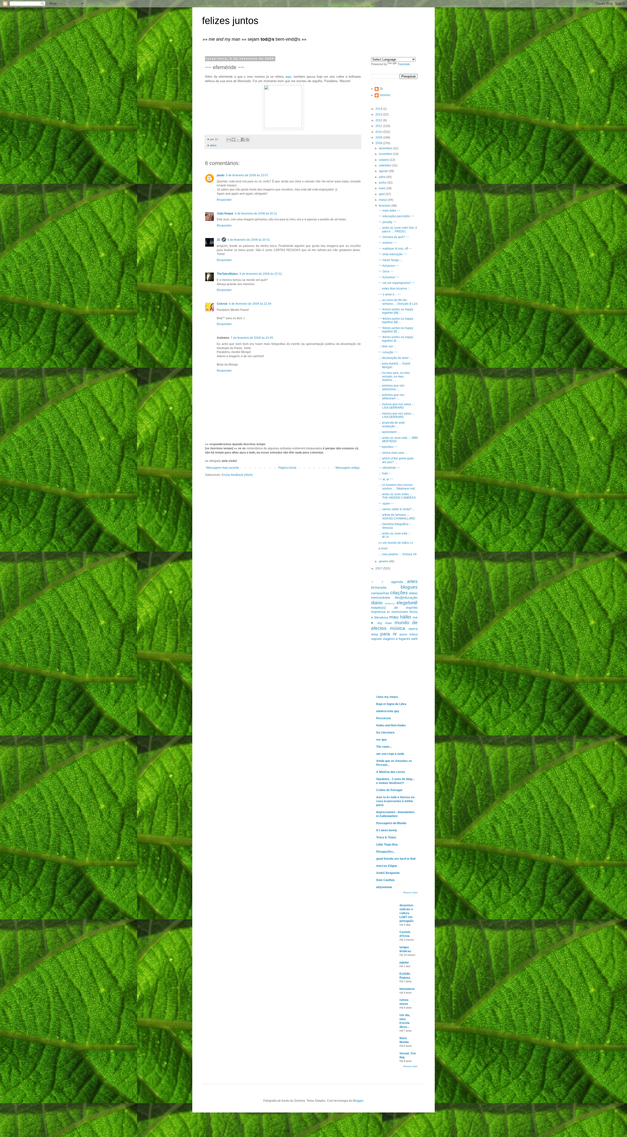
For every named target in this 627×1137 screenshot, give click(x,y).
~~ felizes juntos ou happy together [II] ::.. (395, 329)
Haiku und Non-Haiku (391, 725)
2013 (379, 114)
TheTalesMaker (227, 274)
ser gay (381, 739)
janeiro (384, 561)
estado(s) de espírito (394, 607)
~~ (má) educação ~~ (392, 254)
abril (382, 194)
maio (382, 188)
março (383, 200)
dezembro (386, 148)
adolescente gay (387, 711)
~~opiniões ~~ (388, 447)
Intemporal (406, 989)
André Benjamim (388, 873)
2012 (379, 120)
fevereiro (385, 205)
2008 (379, 143)
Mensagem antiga (348, 467)
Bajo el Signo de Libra (391, 704)
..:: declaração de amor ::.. (395, 358)
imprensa (378, 612)
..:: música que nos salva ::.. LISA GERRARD (396, 406)
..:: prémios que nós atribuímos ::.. (391, 387)
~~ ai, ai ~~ (385, 479)
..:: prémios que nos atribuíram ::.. (391, 396)
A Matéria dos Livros (390, 772)
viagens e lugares (396, 639)
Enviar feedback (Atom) (237, 475)
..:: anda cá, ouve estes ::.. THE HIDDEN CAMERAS (397, 496)
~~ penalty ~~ (387, 222)
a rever (383, 548)
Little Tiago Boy (387, 844)
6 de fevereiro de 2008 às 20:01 (249, 239)
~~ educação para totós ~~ (396, 216)
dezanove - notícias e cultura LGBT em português (407, 913)
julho (382, 177)
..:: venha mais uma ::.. (393, 453)
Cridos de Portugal (389, 790)
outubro (384, 160)
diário (213, 145)
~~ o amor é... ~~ (389, 294)
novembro (386, 154)
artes (412, 581)
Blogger (358, 1100)
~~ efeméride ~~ (389, 467)
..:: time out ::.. (387, 346)
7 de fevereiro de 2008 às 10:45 (252, 338)
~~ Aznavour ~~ (388, 265)
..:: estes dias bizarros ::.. (394, 288)
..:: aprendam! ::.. (389, 432)
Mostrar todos (410, 892)
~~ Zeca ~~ (385, 271)
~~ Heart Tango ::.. (390, 260)
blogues (409, 587)
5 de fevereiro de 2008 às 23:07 (247, 175)
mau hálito (400, 616)
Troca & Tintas (386, 837)
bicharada (378, 587)
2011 (379, 126)
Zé (218, 239)
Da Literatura (385, 732)
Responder (224, 200)
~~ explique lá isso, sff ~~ (395, 248)
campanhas (380, 593)
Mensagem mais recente (222, 467)
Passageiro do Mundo (391, 823)
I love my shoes (387, 697)
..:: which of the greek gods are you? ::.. (396, 460)
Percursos (383, 718)
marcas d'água (386, 866)
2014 (379, 109)
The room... (384, 746)
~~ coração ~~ (388, 352)
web (414, 639)
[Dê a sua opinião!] (233, 139)
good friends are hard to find (395, 858)
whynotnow (384, 887)
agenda (397, 582)
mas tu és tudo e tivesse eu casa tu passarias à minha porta (395, 801)
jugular (404, 962)
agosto (384, 171)
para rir (388, 633)
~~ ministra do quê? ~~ (393, 237)
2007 (379, 568)
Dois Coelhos (385, 880)
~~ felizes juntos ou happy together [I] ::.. (395, 338)
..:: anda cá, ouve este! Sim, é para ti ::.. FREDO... (397, 229)
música (397, 628)
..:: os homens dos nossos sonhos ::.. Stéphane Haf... (397, 486)
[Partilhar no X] (238, 139)
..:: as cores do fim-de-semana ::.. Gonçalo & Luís (398, 301)
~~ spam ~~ (386, 503)
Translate (404, 64)
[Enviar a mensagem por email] (228, 139)
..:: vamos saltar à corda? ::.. (396, 509)
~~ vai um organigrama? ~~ (396, 283)
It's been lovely (386, 830)
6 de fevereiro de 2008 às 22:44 (250, 303)
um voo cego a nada (390, 754)
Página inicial (287, 467)
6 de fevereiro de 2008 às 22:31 (261, 274)
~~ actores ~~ (387, 242)
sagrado (376, 639)
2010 (379, 132)
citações (399, 592)
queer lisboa (408, 634)
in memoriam (397, 612)
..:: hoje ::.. (385, 473)
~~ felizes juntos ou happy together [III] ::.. (395, 320)
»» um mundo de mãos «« (395, 542)
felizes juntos (230, 20)
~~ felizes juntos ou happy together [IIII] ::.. (395, 311)
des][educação (406, 597)
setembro (385, 165)
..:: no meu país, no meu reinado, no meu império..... (394, 376)
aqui (288, 76)
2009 (379, 137)
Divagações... (385, 851)
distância (390, 603)
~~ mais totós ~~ (389, 210)
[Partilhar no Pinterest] (247, 139)
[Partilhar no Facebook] (242, 139)
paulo (220, 175)
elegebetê (407, 602)
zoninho (385, 95)
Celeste (222, 303)
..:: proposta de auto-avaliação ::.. (392, 424)
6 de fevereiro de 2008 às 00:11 (256, 213)
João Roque (225, 213)
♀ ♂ (379, 582)
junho (383, 182)
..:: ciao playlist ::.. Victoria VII (397, 554)
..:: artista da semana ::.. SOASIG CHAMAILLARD (396, 516)
